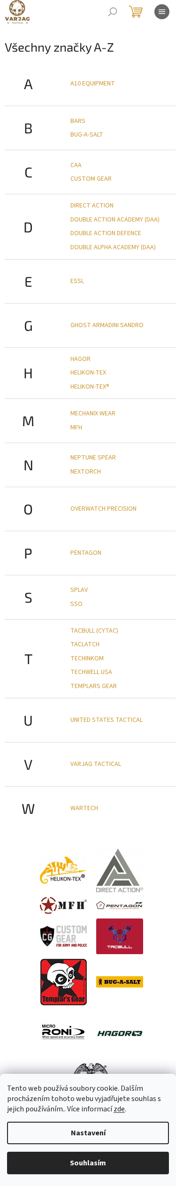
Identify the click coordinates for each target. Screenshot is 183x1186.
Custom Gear (91, 179)
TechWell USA (91, 672)
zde (119, 1109)
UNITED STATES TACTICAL (106, 720)
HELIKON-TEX (88, 372)
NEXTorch (85, 471)
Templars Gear (93, 686)
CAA (76, 165)
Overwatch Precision (103, 508)
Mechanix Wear (92, 413)
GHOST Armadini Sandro (107, 325)
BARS (77, 121)
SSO (76, 604)
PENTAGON (85, 553)
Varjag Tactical (95, 764)
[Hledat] (112, 11)
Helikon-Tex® (89, 386)
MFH (76, 427)
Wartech (84, 808)
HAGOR (80, 359)
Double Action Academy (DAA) (115, 219)
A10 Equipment (92, 83)
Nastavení (88, 1133)
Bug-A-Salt (86, 134)
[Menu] (161, 11)
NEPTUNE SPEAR (93, 457)
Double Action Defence (105, 233)
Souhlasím (88, 1163)
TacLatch (84, 644)
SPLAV (79, 590)
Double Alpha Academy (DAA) (113, 247)
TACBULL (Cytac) (94, 630)
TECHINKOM (87, 658)
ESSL (77, 281)
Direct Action (92, 205)
